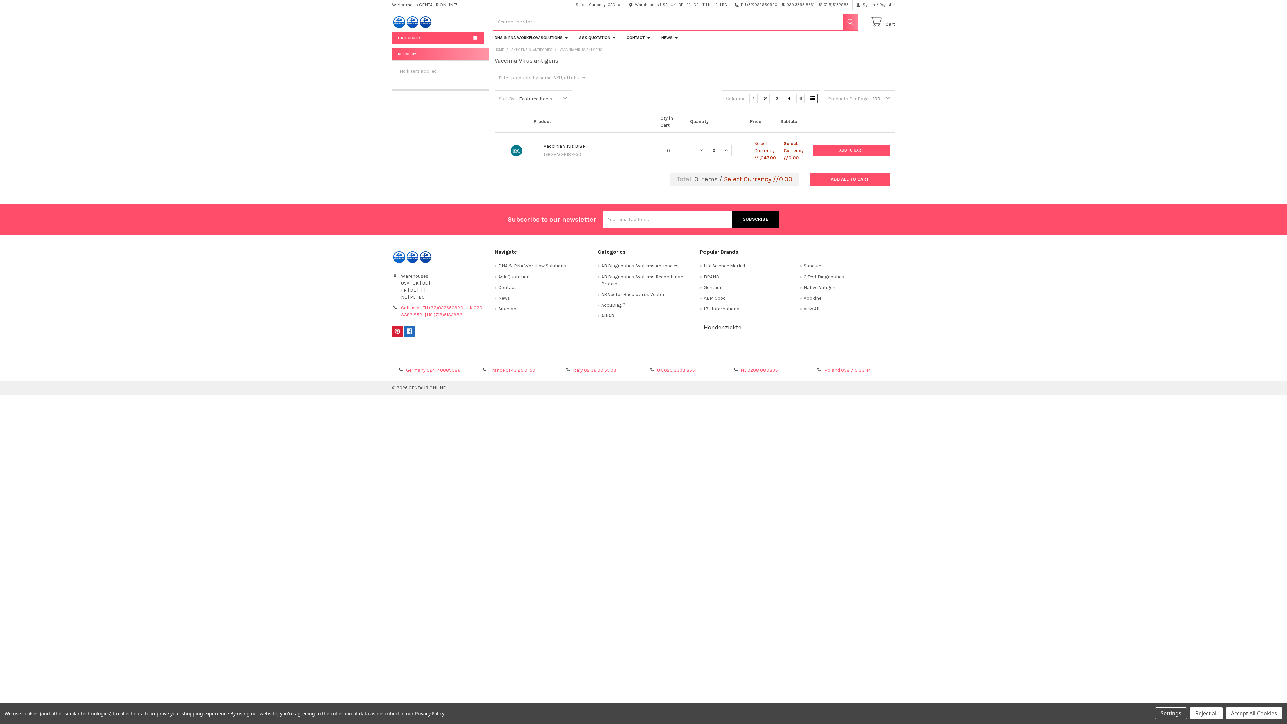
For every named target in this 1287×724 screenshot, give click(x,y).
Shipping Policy (581, 356)
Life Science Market (725, 266)
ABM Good (715, 298)
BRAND (711, 277)
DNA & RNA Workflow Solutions (529, 37)
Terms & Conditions (455, 356)
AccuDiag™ (613, 305)
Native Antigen (819, 287)
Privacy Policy (832, 356)
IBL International (722, 309)
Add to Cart (851, 150)
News (667, 37)
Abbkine (812, 298)
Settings (1171, 713)
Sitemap (507, 309)
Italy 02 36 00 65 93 (594, 370)
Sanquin (812, 266)
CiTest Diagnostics (824, 277)
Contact (636, 37)
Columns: (736, 98)
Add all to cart (850, 179)
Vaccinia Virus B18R (565, 146)
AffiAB (607, 316)
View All (811, 309)
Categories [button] (410, 38)
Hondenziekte (722, 327)
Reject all (1206, 713)
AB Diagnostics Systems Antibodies (640, 266)
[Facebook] (409, 331)
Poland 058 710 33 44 (847, 370)
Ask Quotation (594, 37)
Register (887, 4)
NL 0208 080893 (759, 370)
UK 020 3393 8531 (676, 370)
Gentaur (713, 287)
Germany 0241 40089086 (433, 370)
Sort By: (507, 99)
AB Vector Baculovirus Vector (633, 294)
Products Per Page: (848, 99)
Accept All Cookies (1254, 713)
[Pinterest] (397, 331)
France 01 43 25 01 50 (512, 370)
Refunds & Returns (706, 356)
